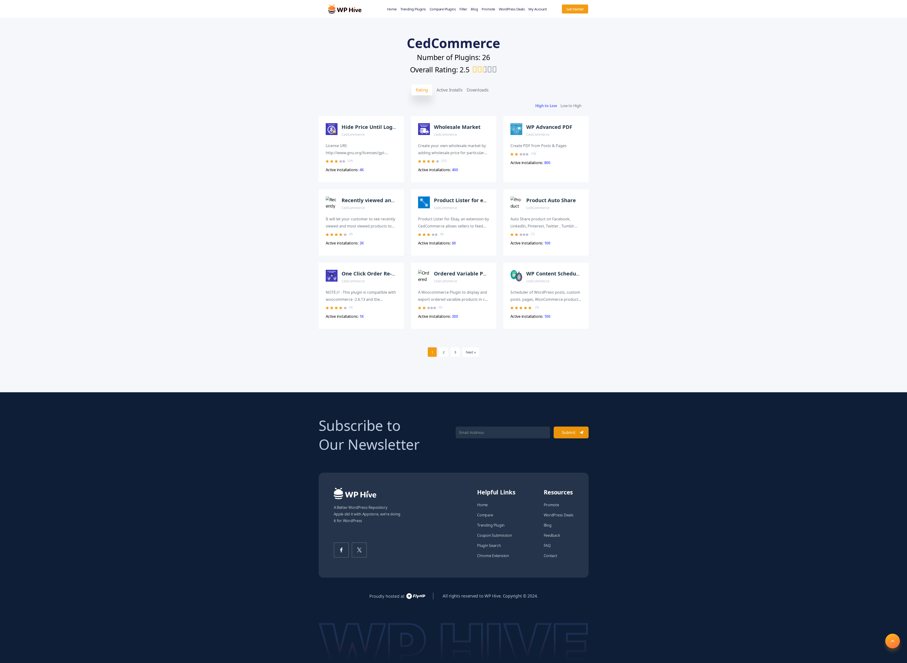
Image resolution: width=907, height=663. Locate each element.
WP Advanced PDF (549, 126)
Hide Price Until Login (370, 126)
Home (392, 9)
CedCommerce (353, 134)
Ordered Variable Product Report (476, 273)
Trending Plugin (491, 525)
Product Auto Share (551, 200)
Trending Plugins (413, 9)
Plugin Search (489, 545)
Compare (485, 515)
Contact (550, 555)
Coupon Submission (494, 535)
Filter (463, 9)
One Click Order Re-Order (374, 273)
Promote (488, 9)
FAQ (547, 545)
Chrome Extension (493, 555)
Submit (568, 432)
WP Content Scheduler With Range (570, 273)
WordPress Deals (512, 9)
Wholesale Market (457, 126)
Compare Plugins (443, 9)
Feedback (552, 535)
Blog (474, 9)
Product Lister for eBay (463, 200)
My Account (537, 9)
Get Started (574, 9)
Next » (471, 352)
